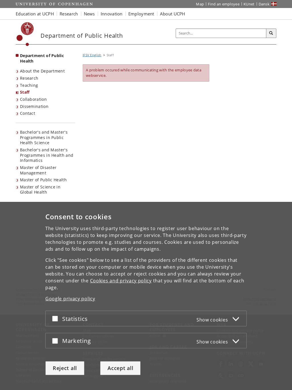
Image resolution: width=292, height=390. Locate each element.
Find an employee (224, 4)
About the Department (42, 71)
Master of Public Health (43, 179)
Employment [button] (141, 14)
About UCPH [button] (172, 14)
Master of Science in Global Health (40, 189)
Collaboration (33, 99)
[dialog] (146, 296)
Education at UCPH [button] (35, 14)
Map (200, 4)
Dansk (264, 4)
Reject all (65, 368)
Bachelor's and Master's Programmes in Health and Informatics (46, 155)
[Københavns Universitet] (25, 34)
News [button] (89, 14)
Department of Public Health (42, 58)
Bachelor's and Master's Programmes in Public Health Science (44, 137)
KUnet (249, 4)
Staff (25, 92)
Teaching (29, 85)
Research (29, 78)
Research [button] (69, 14)
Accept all (120, 368)
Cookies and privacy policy (121, 281)
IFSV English (92, 55)
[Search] (271, 33)
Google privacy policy (70, 298)
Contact (27, 113)
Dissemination (34, 106)
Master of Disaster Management (38, 170)
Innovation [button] (112, 14)
